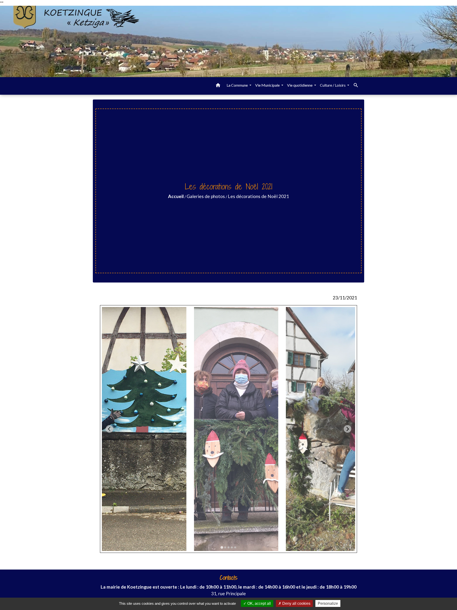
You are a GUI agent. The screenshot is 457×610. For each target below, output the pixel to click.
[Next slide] (347, 429)
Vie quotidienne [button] (300, 85)
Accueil (176, 196)
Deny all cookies (295, 603)
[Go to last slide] (109, 429)
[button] (218, 85)
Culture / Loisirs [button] (333, 85)
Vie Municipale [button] (267, 85)
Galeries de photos (206, 196)
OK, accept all (258, 603)
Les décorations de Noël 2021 (258, 196)
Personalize (328, 603)
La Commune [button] (237, 85)
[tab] (221, 547)
